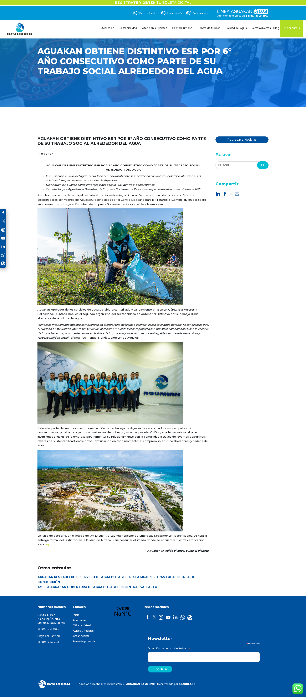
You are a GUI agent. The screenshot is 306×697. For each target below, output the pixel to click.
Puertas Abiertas (260, 28)
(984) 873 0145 (50, 641)
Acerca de (108, 28)
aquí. (48, 544)
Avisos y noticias (83, 630)
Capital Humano (182, 28)
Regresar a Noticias (242, 139)
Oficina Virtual (291, 28)
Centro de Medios (209, 28)
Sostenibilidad (128, 28)
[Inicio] (20, 29)
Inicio (76, 615)
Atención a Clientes (155, 28)
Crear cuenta (81, 636)
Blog (276, 28)
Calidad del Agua (236, 28)
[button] (263, 165)
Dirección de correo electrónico (169, 649)
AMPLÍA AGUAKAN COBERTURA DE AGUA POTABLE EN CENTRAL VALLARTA (97, 587)
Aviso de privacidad (85, 641)
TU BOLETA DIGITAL (153, 3)
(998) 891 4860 (50, 628)
